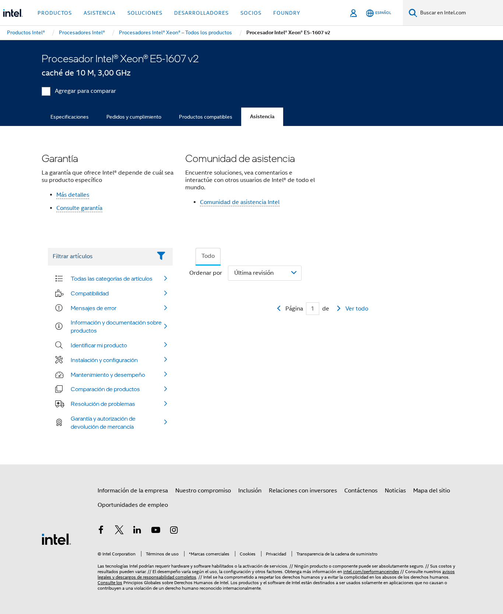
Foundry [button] (286, 13)
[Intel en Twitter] (119, 531)
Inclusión (249, 490)
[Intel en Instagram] (174, 531)
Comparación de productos (105, 389)
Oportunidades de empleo (133, 505)
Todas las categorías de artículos (111, 278)
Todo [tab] (208, 256)
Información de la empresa (133, 490)
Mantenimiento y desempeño (108, 374)
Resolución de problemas (103, 403)
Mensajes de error (93, 308)
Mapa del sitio (431, 490)
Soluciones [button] (144, 13)
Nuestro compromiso (203, 490)
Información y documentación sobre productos (116, 326)
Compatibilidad (90, 293)
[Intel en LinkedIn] (137, 531)
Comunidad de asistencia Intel (239, 202)
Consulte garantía (79, 208)
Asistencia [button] (100, 13)
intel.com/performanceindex (371, 571)
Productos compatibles (205, 116)
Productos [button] (55, 13)
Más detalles (72, 195)
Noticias (395, 490)
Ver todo (356, 308)
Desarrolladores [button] (201, 13)
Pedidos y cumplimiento (133, 116)
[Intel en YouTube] (156, 531)
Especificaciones (69, 116)
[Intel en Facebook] (101, 531)
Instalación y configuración (104, 360)
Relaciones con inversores (303, 490)
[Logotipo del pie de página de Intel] (56, 539)
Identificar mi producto (99, 345)
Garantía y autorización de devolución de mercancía (103, 422)
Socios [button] (250, 13)
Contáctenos (360, 490)
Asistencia (262, 116)
